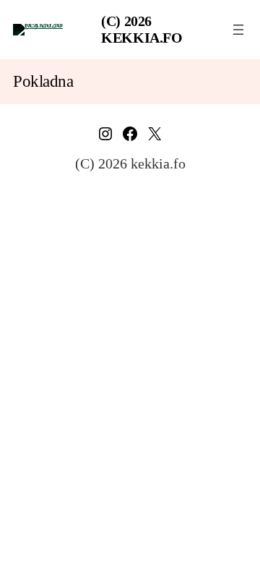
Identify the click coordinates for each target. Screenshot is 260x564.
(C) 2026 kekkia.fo (141, 29)
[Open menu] (238, 29)
